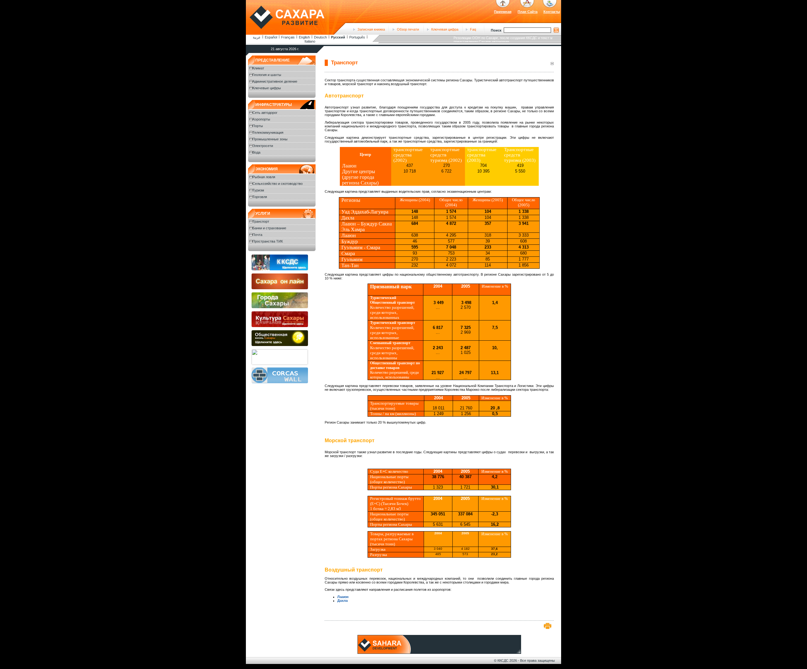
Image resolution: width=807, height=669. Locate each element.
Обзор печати (408, 29)
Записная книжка (371, 29)
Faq (473, 29)
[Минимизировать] (552, 63)
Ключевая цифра (444, 29)
